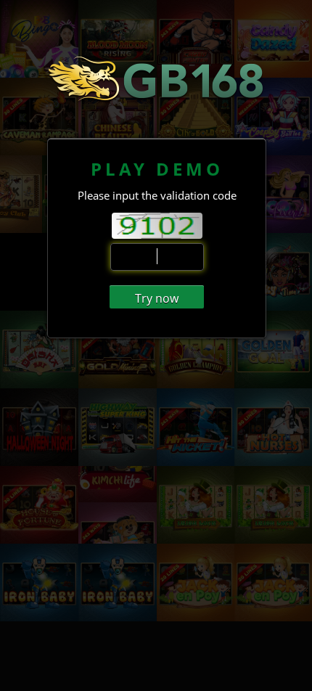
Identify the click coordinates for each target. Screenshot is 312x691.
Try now (156, 298)
